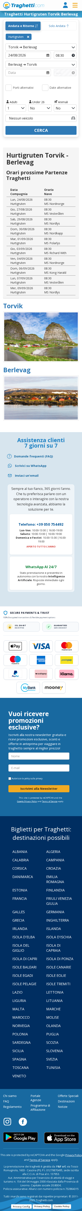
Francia (19, 898)
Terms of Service (49, 801)
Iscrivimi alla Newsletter (38, 789)
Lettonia (54, 992)
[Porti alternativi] (8, 88)
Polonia (20, 1034)
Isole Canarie (58, 967)
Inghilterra (57, 920)
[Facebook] (23, 1121)
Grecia (18, 920)
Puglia (52, 1034)
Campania (55, 860)
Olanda (53, 1025)
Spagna (19, 1059)
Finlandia (55, 890)
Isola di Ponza (59, 958)
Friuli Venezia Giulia (59, 901)
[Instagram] (9, 1121)
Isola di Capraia (53, 948)
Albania (19, 851)
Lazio (17, 992)
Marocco (21, 1017)
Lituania (54, 1000)
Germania (55, 911)
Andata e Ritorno (21, 26)
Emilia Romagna (55, 879)
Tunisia (53, 1067)
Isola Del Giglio (20, 948)
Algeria (53, 851)
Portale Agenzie (35, 1098)
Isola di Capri (24, 958)
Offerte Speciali (68, 1096)
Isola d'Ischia (58, 937)
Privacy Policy (73, 1155)
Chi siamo (10, 1096)
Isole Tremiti (58, 983)
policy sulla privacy (33, 778)
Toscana (20, 1067)
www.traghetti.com (23, 5)
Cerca (41, 130)
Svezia (52, 1059)
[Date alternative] (45, 88)
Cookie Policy (61, 1206)
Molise (52, 1017)
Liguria (19, 1000)
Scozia (52, 1042)
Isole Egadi (22, 975)
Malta (18, 1009)
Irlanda (19, 928)
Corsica (19, 868)
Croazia (53, 868)
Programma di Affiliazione (40, 1107)
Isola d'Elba (23, 937)
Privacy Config (21, 1206)
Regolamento (12, 1107)
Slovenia (54, 1050)
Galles (18, 911)
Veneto (19, 1076)
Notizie (62, 1107)
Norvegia (21, 1025)
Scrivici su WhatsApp (30, 466)
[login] (65, 5)
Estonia (19, 890)
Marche (53, 1009)
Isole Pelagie (24, 983)
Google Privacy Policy (27, 801)
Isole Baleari (24, 967)
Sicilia (18, 1050)
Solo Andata (57, 26)
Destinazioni (66, 1101)
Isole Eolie (56, 975)
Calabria (20, 860)
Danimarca (22, 876)
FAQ (6, 1101)
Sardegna (21, 1042)
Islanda (53, 928)
